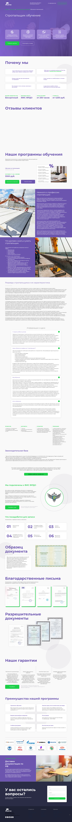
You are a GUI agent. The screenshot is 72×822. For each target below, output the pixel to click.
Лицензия (30, 816)
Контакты (55, 817)
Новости (42, 812)
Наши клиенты (56, 813)
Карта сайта (31, 817)
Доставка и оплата (56, 816)
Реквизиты (43, 816)
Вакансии (30, 813)
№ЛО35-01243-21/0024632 (55, 71)
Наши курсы (12, 9)
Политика (30, 815)
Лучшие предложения (57, 812)
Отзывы (42, 813)
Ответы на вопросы (32, 812)
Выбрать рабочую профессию (36, 474)
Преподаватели (44, 815)
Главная (7, 9)
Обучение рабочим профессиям (23, 9)
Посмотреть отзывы (27, 43)
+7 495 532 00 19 (52, 3)
